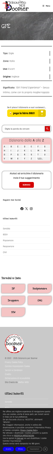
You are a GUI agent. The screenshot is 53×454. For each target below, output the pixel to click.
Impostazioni (34, 449)
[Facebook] (22, 209)
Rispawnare (8, 240)
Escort (11, 69)
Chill (5, 252)
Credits (8, 374)
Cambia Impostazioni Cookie (17, 366)
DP (13, 288)
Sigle (11, 53)
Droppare (13, 300)
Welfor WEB (23, 382)
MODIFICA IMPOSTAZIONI (24, 435)
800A (5, 234)
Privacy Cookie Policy (14, 362)
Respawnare (8, 246)
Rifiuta (20, 449)
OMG (40, 300)
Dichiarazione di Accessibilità (17, 378)
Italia (12, 61)
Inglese (15, 76)
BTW (13, 312)
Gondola (6, 228)
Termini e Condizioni (14, 370)
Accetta (8, 449)
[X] (26, 209)
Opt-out (19, 438)
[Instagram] (31, 209)
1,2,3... (40, 159)
